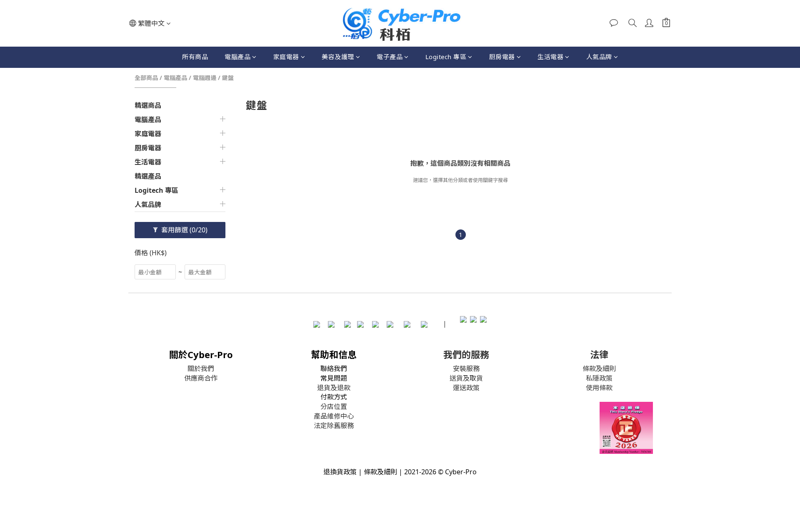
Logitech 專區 (446, 56)
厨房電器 (502, 56)
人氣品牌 (599, 56)
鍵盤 (228, 78)
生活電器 (550, 56)
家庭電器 (286, 56)
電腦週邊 (204, 78)
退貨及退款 (333, 387)
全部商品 (146, 78)
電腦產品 (237, 56)
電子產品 (389, 56)
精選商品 (148, 105)
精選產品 (148, 176)
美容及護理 (338, 56)
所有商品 (195, 56)
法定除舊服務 (334, 425)
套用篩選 (184, 229)
